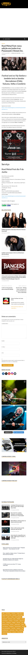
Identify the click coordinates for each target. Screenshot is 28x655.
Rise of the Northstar (6, 628)
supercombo (12, 630)
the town (14, 632)
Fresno (23, 618)
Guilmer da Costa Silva (16, 53)
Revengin (24, 626)
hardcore (10, 620)
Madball (13, 622)
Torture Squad (19, 632)
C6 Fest (3, 616)
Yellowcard (4, 633)
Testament (21, 630)
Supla (17, 630)
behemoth (14, 615)
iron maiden (16, 620)
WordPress (9, 653)
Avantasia (13, 613)
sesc (22, 628)
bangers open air (20, 613)
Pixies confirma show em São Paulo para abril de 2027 (17, 528)
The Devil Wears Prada (6, 632)
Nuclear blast (17, 624)
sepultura (18, 628)
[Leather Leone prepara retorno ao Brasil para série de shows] (14, 243)
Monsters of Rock (5, 624)
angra (3, 613)
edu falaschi (4, 618)
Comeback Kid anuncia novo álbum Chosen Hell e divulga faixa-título (17, 506)
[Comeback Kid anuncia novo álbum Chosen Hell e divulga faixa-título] (6, 505)
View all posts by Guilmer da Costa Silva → (17, 307)
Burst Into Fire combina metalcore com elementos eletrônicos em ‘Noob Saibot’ (17, 514)
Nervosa (11, 624)
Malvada (18, 622)
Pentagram (11, 626)
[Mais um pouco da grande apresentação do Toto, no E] (14, 417)
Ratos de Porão (18, 626)
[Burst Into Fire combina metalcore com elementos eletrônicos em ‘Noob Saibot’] (6, 513)
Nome (3, 340)
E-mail (4, 346)
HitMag (14, 653)
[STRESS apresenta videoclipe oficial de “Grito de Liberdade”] (14, 220)
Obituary (23, 624)
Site (3, 352)
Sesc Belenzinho (5, 630)
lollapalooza (8, 622)
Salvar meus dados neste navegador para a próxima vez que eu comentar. (13, 361)
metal (22, 622)
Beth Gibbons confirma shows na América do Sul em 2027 (18, 521)
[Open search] (25, 38)
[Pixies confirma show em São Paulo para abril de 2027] (6, 528)
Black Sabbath (20, 615)
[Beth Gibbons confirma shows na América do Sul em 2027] (6, 520)
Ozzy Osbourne (5, 626)
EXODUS (18, 618)
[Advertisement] (14, 23)
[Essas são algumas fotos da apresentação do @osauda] (14, 392)
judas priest (22, 620)
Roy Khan (13, 628)
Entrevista (10, 618)
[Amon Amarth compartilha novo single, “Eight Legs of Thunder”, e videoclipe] (6, 535)
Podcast (3, 43)
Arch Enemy (8, 613)
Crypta (12, 616)
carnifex (8, 616)
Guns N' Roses (5, 620)
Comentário (5, 323)
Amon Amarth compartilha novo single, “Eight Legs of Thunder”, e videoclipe (18, 536)
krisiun (3, 622)
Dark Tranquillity (18, 616)
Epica (14, 618)
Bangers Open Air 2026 (6, 615)
